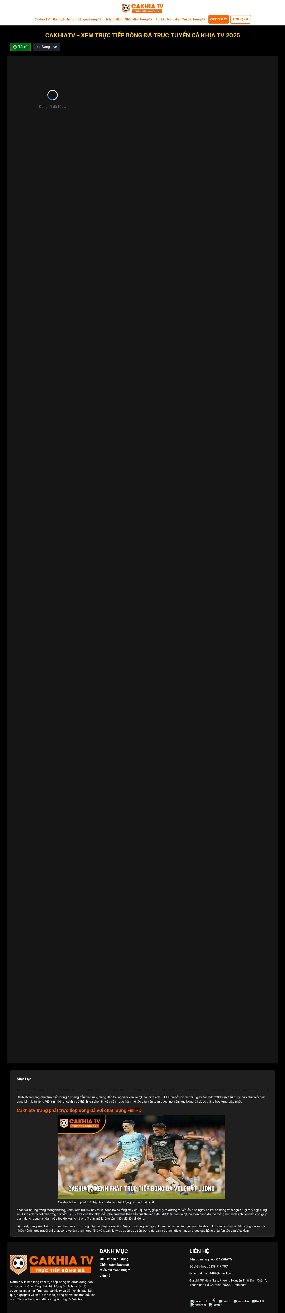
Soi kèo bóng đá (167, 19)
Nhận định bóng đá (138, 19)
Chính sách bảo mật (114, 1264)
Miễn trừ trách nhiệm (115, 1270)
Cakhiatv (23, 1097)
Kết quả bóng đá (89, 19)
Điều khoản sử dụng (114, 1259)
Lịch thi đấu (113, 19)
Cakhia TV (42, 19)
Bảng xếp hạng (63, 19)
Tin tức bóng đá (193, 19)
